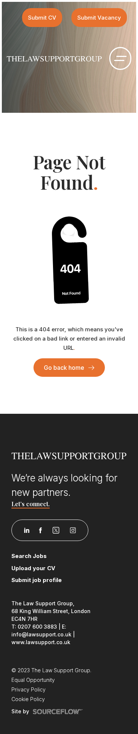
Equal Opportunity (33, 680)
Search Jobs (29, 555)
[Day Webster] (54, 58)
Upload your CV (33, 568)
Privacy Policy (28, 689)
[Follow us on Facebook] (40, 530)
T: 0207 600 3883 (34, 626)
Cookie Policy (28, 699)
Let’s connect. (30, 504)
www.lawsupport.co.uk (40, 642)
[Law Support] (69, 455)
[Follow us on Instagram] (73, 530)
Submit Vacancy (99, 17)
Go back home (64, 367)
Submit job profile (36, 580)
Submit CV (42, 17)
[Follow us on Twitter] (56, 530)
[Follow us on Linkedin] (26, 530)
